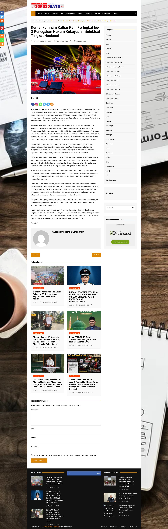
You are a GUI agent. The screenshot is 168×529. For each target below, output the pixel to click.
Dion (36, 302)
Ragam (97, 13)
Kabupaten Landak (112, 80)
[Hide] (1, 47)
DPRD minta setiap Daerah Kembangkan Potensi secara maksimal (128, 496)
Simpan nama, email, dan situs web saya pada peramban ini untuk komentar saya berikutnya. (64, 455)
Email (33, 438)
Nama (33, 429)
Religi (107, 162)
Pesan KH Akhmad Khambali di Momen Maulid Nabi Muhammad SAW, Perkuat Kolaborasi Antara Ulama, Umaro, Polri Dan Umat (47, 383)
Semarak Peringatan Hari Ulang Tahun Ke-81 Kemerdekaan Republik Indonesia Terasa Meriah (47, 295)
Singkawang (110, 166)
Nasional (109, 130)
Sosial (108, 171)
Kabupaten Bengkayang (114, 58)
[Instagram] (36, 103)
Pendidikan (106, 13)
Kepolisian (109, 103)
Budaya (39, 13)
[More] (52, 103)
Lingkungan (110, 126)
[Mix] (2, 36)
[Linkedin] (2, 24)
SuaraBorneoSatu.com (51, 527)
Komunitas (109, 112)
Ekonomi (55, 13)
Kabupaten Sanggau (113, 89)
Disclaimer (122, 527)
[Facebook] (33, 103)
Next (95, 255)
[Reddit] (2, 20)
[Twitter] (44, 103)
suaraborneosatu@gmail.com (42, 41)
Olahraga (115, 13)
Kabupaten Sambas (112, 85)
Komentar (35, 410)
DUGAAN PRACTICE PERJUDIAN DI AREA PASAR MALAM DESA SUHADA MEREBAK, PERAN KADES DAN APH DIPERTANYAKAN (83, 297)
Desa (107, 44)
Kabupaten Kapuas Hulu (114, 62)
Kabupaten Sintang (112, 98)
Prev (36, 255)
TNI (107, 175)
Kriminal (108, 121)
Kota (61, 13)
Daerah (46, 13)
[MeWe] (2, 32)
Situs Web (34, 446)
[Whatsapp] (40, 103)
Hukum (80, 13)
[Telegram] (48, 103)
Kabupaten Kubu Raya (113, 76)
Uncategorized (81, 41)
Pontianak (109, 153)
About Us (103, 527)
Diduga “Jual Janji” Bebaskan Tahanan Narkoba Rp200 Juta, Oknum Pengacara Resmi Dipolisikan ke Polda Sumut (46, 340)
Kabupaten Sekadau (113, 94)
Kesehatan (88, 13)
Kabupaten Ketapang (113, 71)
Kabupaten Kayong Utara (114, 67)
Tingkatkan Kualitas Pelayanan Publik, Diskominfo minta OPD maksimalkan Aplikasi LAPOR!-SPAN (126, 481)
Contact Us (113, 527)
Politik (108, 148)
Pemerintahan (70, 13)
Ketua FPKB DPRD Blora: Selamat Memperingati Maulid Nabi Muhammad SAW (82, 339)
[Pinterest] (2, 28)
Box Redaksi (132, 527)
